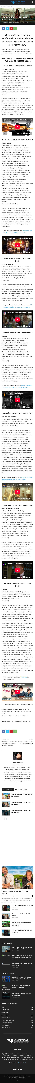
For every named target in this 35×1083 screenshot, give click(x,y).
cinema (8, 721)
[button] (3, 2)
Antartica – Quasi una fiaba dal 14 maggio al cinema (25, 742)
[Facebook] (3, 28)
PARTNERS (15, 1076)
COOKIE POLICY (22, 1078)
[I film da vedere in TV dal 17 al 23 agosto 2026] (6, 796)
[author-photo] (17, 760)
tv (29, 721)
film (13, 721)
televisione (25, 721)
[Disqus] (17, 844)
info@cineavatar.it (21, 1063)
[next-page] (5, 819)
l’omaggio (24, 385)
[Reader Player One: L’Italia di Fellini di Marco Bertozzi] (6, 966)
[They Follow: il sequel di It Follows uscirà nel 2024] (6, 996)
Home (2, 6)
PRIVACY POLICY (13, 1078)
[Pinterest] (11, 28)
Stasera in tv (18, 721)
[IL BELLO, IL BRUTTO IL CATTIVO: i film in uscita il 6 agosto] (6, 933)
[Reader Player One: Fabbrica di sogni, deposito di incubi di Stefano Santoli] (6, 949)
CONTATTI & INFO (7, 1076)
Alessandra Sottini (7, 22)
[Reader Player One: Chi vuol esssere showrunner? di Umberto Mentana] (6, 958)
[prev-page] (3, 819)
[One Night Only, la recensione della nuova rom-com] (6, 924)
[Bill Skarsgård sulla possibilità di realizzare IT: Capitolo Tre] (6, 989)
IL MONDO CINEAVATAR (25, 1076)
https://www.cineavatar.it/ (17, 765)
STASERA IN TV (8, 6)
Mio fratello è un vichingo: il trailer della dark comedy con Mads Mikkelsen (9, 743)
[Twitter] (7, 28)
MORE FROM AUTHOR (21, 789)
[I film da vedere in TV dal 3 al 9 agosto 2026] (6, 813)
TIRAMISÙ (24, 677)
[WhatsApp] (15, 28)
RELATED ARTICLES (8, 789)
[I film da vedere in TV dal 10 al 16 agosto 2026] (6, 804)
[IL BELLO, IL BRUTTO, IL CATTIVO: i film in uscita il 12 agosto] (6, 908)
